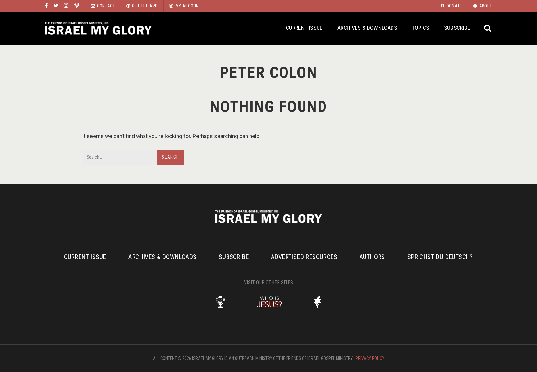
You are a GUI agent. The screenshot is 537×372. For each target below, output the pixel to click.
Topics (420, 28)
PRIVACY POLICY (370, 358)
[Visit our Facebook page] (46, 6)
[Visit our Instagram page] (66, 6)
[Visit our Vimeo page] (77, 6)
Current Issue (304, 28)
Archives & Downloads (367, 28)
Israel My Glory (98, 28)
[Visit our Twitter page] (55, 6)
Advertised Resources (304, 257)
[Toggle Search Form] (488, 28)
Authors (372, 257)
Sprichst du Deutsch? (440, 257)
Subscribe (457, 28)
